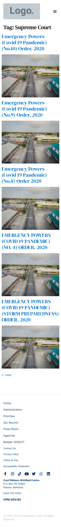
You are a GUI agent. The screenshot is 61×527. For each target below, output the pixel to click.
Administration (12, 409)
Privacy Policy (11, 454)
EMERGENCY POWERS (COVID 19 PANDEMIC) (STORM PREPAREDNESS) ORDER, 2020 (30, 310)
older (7, 375)
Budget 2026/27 (13, 442)
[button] (55, 11)
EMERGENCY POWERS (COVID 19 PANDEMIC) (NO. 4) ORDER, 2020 (26, 241)
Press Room (11, 429)
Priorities (9, 416)
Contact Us (9, 448)
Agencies (9, 435)
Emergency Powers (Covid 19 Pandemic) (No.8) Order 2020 (24, 174)
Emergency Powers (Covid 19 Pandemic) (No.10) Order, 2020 (24, 42)
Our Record (10, 422)
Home (7, 403)
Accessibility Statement (16, 466)
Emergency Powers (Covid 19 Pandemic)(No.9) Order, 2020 (24, 108)
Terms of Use (10, 460)
